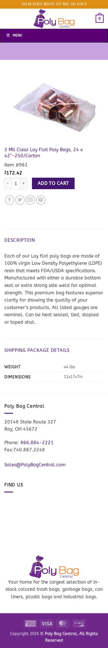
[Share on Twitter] (20, 200)
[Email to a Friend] (30, 200)
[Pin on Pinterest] (41, 200)
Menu (17, 35)
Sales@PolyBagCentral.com (35, 464)
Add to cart (53, 183)
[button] (100, 19)
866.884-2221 (37, 442)
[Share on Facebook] (9, 200)
